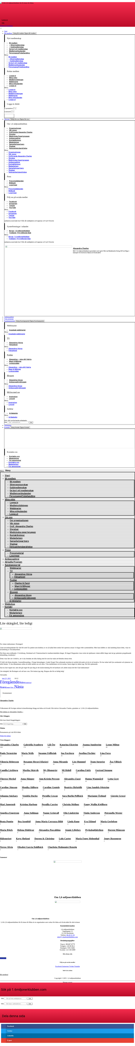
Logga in (12, 76)
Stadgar (12, 146)
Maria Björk (6, 830)
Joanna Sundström (92, 744)
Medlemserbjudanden (17, 51)
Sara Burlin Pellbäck (72, 795)
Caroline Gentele (51, 787)
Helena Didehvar (25, 830)
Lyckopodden (14, 363)
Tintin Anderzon (91, 813)
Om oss (8, 517)
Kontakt (8, 606)
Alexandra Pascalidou (50, 830)
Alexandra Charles (81, 248)
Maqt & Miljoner (15, 361)
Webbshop (10, 604)
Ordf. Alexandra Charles (21, 526)
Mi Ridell (66, 770)
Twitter (12, 206)
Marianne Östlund (97, 795)
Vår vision (13, 130)
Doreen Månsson (116, 830)
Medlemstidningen (16, 80)
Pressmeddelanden (16, 181)
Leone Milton (112, 744)
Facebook (13, 202)
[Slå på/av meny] (1, 28)
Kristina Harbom (28, 804)
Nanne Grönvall (51, 813)
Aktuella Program (13, 562)
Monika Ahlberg (30, 787)
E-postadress (8, 108)
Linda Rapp (73, 821)
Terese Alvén (6, 847)
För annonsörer (15, 460)
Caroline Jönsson (8, 787)
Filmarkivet (13, 345)
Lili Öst (51, 744)
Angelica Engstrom (9, 813)
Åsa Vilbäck (116, 761)
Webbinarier (13, 82)
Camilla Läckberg (9, 770)
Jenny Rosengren (112, 838)
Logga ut (12, 86)
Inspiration (13, 397)
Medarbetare (14, 142)
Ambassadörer (15, 138)
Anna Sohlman (31, 813)
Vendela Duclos (30, 795)
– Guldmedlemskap (16, 47)
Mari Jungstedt (7, 804)
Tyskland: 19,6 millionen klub (20, 233)
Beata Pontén (6, 821)
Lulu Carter (65, 838)
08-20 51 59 (70, 935)
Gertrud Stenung (103, 770)
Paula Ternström (8, 753)
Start (7, 475)
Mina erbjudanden (16, 84)
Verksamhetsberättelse (18, 148)
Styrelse (12, 134)
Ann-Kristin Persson (49, 778)
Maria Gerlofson (109, 821)
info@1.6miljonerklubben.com (67, 937)
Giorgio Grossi (118, 795)
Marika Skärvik (31, 770)
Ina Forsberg (67, 753)
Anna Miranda (60, 761)
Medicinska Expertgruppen (19, 136)
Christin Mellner (70, 804)
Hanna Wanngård (94, 778)
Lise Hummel (79, 761)
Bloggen (10, 375)
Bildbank (12, 183)
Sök (5, 422)
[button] (69, 55)
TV (8, 338)
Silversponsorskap (19, 484)
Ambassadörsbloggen (17, 382)
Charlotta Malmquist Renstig (62, 847)
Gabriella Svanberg (33, 744)
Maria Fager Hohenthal (87, 838)
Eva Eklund (90, 821)
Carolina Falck (83, 770)
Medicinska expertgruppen (23, 532)
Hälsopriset (5, 838)
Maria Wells (27, 753)
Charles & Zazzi (22, 583)
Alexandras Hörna (16, 343)
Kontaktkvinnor (15, 140)
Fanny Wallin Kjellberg (95, 804)
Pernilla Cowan (50, 795)
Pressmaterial (17, 553)
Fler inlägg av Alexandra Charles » (11, 712)
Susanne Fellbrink (47, 753)
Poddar (10, 355)
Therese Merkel (8, 778)
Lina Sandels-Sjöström (98, 787)
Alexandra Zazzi (72, 778)
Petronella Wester (113, 813)
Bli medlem (13, 43)
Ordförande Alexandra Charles (20, 132)
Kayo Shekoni (23, 838)
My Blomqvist (50, 770)
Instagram (13, 204)
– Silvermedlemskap (16, 45)
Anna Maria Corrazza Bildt (49, 821)
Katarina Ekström (69, 744)
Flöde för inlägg (5, 736)
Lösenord (7, 112)
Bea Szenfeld (24, 821)
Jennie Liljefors (73, 830)
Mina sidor (13, 78)
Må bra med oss (13, 392)
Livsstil (12, 399)
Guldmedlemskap (18, 487)
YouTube (12, 208)
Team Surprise (97, 761)
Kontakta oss (14, 456)
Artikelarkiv (13, 413)
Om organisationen (19, 520)
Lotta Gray (113, 778)
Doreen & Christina (44, 838)
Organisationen (15, 128)
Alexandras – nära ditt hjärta (20, 359)
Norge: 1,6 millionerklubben (19, 231)
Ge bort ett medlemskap (18, 49)
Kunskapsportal (12, 565)
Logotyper (13, 185)
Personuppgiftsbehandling (19, 53)
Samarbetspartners (16, 144)
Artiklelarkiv (15, 601)
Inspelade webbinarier (17, 330)
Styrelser (14, 529)
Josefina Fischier (87, 753)
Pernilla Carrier (50, 804)
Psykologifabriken (94, 830)
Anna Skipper (27, 778)
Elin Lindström (71, 813)
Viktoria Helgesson (9, 761)
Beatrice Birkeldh (73, 787)
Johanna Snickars (9, 795)
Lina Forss (105, 753)
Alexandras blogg (16, 380)
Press (8, 550)
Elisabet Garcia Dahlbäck (30, 847)
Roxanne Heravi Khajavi (36, 761)
